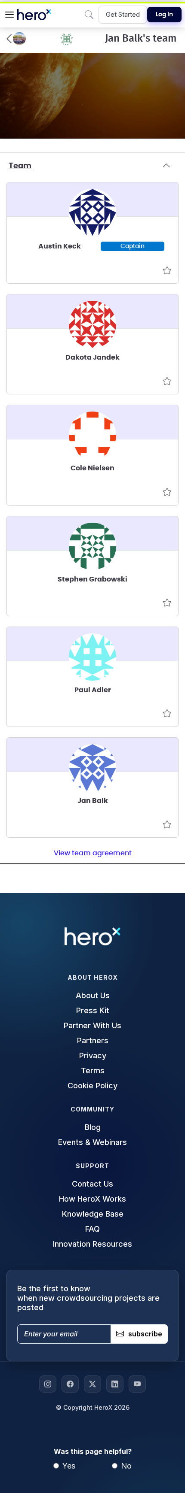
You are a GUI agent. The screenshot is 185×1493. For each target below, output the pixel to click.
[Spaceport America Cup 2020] (16, 38)
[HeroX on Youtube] (137, 1384)
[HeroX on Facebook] (70, 1384)
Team (20, 166)
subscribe (145, 1333)
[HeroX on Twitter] (92, 1384)
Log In (164, 15)
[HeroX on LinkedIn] (114, 1384)
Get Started (123, 14)
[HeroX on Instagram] (47, 1384)
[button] (9, 14)
